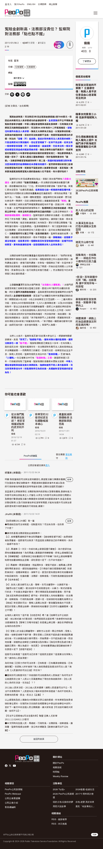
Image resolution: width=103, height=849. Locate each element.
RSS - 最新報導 (59, 819)
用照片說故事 (59, 806)
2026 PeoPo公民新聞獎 (63, 795)
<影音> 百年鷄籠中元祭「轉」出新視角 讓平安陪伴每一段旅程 (86, 281)
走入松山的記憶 (85, 210)
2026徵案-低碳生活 (85, 789)
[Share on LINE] (23, 95)
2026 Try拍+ (59, 789)
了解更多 (86, 61)
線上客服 (53, 4)
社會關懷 (19, 67)
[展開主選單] (95, 13)
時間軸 (56, 771)
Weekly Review (60, 776)
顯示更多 (18, 78)
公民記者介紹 (11, 802)
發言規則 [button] (68, 456)
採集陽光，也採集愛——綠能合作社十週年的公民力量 (86, 258)
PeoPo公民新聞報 (14, 789)
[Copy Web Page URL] (28, 95)
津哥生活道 (85, 264)
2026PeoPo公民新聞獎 (87, 192)
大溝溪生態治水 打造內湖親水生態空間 (86, 226)
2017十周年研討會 (85, 793)
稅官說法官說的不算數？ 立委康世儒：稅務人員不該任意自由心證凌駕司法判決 (86, 91)
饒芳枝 (83, 328)
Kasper (83, 309)
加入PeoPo (19, 4)
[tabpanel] (39, 598)
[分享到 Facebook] (12, 95)
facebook (6, 765)
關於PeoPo (58, 762)
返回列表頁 (38, 739)
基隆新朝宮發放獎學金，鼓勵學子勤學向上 (86, 302)
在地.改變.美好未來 (85, 801)
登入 (9, 4)
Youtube (14, 765)
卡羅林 (83, 213)
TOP (94, 834)
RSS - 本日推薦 (59, 823)
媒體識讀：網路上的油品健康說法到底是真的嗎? (86, 321)
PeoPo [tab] (30, 456)
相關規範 (57, 767)
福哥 (82, 245)
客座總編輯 (10, 807)
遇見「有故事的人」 (85, 806)
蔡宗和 (83, 289)
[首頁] (17, 13)
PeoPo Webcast (13, 793)
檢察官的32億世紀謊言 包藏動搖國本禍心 (41, 418)
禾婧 (82, 232)
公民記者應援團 (12, 798)
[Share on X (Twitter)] (17, 95)
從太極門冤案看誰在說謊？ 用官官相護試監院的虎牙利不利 (18, 422)
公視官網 (42, 4)
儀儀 (13, 434)
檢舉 (70, 44)
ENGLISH (31, 4)
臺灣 (16, 60)
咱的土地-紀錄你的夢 (63, 801)
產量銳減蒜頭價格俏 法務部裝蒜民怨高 (65, 418)
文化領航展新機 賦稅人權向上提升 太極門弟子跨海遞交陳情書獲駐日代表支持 (86, 143)
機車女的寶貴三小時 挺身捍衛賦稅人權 (86, 117)
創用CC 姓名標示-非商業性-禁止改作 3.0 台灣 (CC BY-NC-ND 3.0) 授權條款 (20, 84)
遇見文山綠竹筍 (85, 242)
